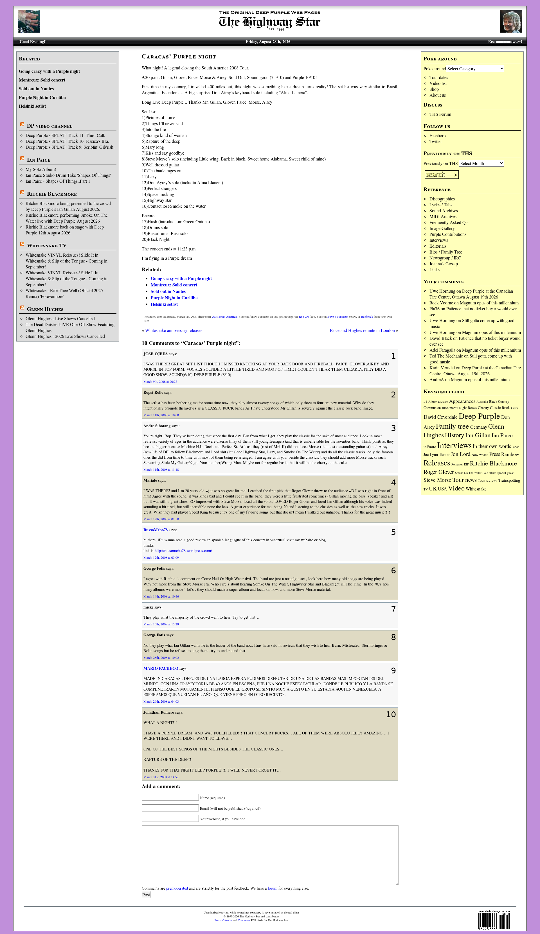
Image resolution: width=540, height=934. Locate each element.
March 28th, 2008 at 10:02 (161, 657)
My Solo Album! (41, 169)
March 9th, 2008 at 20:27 (160, 381)
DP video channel (50, 126)
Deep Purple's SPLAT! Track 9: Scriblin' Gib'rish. (70, 147)
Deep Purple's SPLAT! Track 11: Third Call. (65, 135)
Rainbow (510, 454)
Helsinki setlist (32, 106)
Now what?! (480, 454)
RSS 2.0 (304, 316)
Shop (434, 89)
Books (472, 407)
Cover (514, 408)
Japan (515, 447)
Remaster (457, 464)
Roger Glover (439, 472)
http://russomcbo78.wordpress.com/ (183, 550)
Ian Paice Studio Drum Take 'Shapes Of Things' (68, 175)
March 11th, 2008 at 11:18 (161, 469)
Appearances (462, 401)
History (454, 435)
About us (437, 95)
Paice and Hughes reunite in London (362, 330)
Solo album (489, 473)
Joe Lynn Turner (437, 454)
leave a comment (337, 316)
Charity (483, 407)
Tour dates (438, 77)
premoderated (177, 888)
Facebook (438, 135)
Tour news (465, 479)
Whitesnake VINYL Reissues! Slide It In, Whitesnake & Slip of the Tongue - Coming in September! (66, 261)
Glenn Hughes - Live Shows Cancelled (60, 318)
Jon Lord (461, 453)
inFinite (430, 446)
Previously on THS (441, 163)
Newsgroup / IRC (445, 258)
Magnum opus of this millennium (489, 303)
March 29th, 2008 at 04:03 (161, 701)
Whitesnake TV (47, 245)
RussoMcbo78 (155, 530)
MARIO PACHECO (160, 668)
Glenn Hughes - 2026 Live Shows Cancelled (65, 336)
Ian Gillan (477, 435)
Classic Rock (500, 407)
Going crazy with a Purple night (49, 71)
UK (433, 488)
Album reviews (438, 401)
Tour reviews (487, 480)
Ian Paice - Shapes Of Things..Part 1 (58, 181)
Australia (482, 401)
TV (426, 489)
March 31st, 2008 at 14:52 (161, 777)
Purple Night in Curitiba (42, 97)
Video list (438, 83)
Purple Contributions (447, 234)
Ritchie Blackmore (52, 194)
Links (434, 269)
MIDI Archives (442, 216)
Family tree (452, 426)
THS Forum (440, 114)
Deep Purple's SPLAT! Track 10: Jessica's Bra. (67, 141)
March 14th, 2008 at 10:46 (161, 596)
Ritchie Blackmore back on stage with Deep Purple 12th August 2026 (65, 230)
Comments (244, 920)
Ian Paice (38, 160)
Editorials (437, 246)
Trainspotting (509, 480)
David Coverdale (441, 416)
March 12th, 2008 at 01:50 (161, 519)
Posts (218, 920)
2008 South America (224, 316)
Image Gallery (442, 228)
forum (272, 888)
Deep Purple (479, 415)
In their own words (492, 446)
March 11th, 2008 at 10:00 (161, 415)
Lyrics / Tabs (440, 204)
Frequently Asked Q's (448, 222)
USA (442, 488)
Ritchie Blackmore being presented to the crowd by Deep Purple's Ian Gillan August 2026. (68, 206)
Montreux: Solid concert (42, 79)
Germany (478, 427)
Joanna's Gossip (443, 263)
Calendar (227, 920)
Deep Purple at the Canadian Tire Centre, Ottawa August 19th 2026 (471, 294)
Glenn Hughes (45, 309)
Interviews (438, 240)
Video (456, 487)
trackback (367, 316)
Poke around (435, 68)
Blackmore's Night (454, 407)
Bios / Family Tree (445, 252)
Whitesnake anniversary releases (173, 330)
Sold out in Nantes (36, 88)
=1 (425, 401)
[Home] (270, 31)
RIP (466, 464)
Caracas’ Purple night (179, 56)
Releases (437, 462)
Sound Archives (443, 210)
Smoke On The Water (468, 473)
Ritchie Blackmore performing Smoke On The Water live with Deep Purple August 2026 (67, 218)
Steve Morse (437, 479)
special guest (505, 473)
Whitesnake (476, 489)
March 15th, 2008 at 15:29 (161, 624)
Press (494, 454)
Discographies (442, 199)
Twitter (435, 141)
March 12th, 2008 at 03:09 (161, 557)
